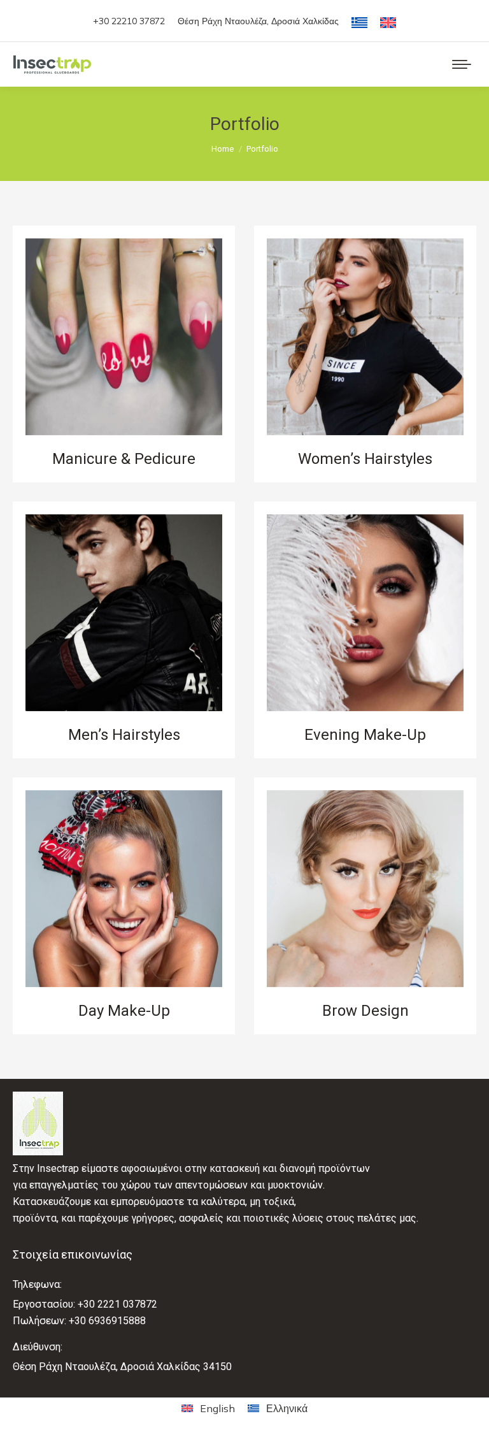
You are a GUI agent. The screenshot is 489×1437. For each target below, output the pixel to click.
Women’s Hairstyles (365, 459)
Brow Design (365, 1011)
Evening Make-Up (365, 735)
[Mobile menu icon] (461, 64)
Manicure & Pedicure (123, 459)
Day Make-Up (124, 1011)
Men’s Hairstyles (124, 735)
